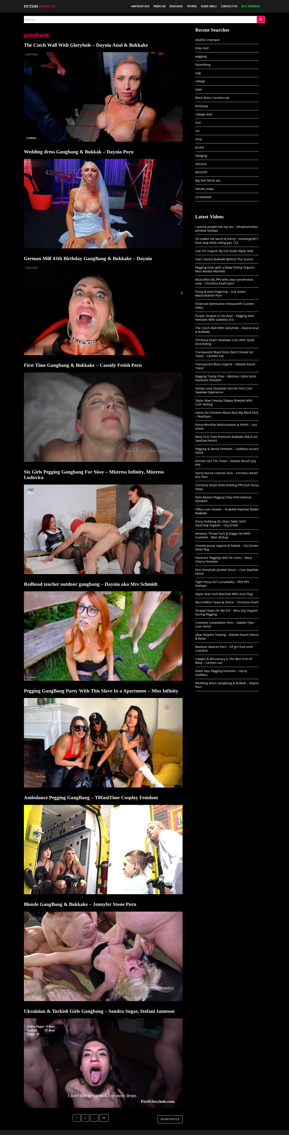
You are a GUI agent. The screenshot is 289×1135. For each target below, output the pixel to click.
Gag (198, 73)
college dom (203, 114)
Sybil (198, 89)
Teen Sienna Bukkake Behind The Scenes (224, 259)
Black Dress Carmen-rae (212, 98)
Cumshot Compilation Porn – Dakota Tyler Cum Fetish (224, 624)
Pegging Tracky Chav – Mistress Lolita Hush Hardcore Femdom (225, 378)
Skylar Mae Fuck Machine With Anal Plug (224, 594)
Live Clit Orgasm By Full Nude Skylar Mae (224, 251)
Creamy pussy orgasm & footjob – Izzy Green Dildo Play (226, 547)
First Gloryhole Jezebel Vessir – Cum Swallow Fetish (226, 572)
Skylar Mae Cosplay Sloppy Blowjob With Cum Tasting (223, 402)
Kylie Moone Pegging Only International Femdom (223, 499)
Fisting (192, 6)
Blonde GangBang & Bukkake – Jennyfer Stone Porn (80, 904)
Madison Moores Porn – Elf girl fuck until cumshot (224, 649)
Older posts (169, 1119)
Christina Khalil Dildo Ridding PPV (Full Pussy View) (227, 487)
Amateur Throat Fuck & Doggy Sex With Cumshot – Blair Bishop (222, 535)
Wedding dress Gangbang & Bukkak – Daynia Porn (78, 151)
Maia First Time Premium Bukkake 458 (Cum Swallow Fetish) (226, 439)
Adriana (200, 164)
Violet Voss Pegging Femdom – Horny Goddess (221, 673)
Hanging (201, 156)
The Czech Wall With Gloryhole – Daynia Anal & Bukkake (86, 45)
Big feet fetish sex (207, 180)
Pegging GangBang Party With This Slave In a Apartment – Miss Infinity (101, 691)
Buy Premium (251, 6)
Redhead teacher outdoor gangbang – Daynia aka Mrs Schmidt (91, 584)
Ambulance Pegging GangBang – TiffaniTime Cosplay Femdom (91, 797)
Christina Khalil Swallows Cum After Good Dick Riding (224, 342)
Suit (198, 123)
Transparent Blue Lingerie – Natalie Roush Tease (225, 366)
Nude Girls (209, 6)
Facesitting (203, 65)
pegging (201, 56)
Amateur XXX (140, 6)
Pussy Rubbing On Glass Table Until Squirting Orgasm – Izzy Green (220, 523)
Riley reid (202, 48)
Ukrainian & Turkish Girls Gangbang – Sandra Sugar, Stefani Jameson (99, 1011)
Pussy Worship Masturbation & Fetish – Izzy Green (226, 426)
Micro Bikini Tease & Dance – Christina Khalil (227, 602)
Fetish (40, 6)
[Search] (261, 19)
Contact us (229, 6)
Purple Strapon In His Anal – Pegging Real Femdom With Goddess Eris (224, 318)
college (200, 81)
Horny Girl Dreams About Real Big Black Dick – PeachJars (226, 414)
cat (197, 131)
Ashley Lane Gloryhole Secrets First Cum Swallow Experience (223, 390)
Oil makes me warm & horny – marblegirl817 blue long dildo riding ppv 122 (227, 241)
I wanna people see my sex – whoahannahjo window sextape (226, 229)
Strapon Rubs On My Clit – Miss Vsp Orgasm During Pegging (226, 612)
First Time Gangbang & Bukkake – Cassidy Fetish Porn (83, 365)
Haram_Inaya (204, 189)
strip (198, 139)
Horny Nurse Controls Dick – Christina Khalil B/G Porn (226, 475)
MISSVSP (201, 172)
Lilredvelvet (203, 197)
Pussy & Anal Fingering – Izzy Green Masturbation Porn (220, 293)
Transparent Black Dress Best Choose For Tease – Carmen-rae (224, 354)
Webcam (159, 6)
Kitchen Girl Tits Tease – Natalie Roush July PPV (225, 463)
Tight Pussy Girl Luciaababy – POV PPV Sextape (222, 584)
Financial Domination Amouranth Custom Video (224, 306)
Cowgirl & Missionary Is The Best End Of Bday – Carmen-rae (223, 661)
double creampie (207, 40)
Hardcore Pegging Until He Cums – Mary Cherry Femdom (223, 559)
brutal (199, 147)
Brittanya (201, 106)
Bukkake (176, 6)
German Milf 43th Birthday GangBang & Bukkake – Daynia (88, 258)
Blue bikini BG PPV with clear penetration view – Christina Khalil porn (224, 281)
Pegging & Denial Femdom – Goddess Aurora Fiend (227, 451)
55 (103, 1118)
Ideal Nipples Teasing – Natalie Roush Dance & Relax (227, 636)
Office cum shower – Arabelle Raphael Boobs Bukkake (227, 511)
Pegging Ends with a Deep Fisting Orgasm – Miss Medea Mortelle (226, 269)
